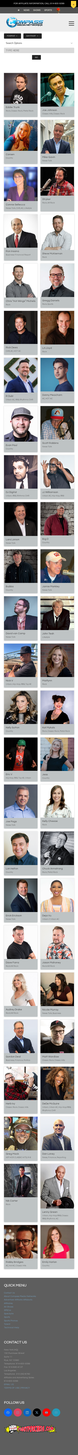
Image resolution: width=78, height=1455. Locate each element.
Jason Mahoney (51, 962)
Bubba (10, 586)
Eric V (9, 774)
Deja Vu (46, 915)
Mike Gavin (48, 157)
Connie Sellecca (15, 204)
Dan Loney (48, 1154)
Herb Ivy (10, 1103)
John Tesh (48, 633)
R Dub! (9, 396)
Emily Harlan (49, 1262)
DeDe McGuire (50, 1103)
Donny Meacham (52, 395)
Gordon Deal (13, 1056)
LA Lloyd (47, 348)
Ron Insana (12, 251)
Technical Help (11, 1327)
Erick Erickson (14, 915)
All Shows (8, 1307)
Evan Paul (11, 445)
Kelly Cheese (50, 821)
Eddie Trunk (13, 107)
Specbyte (9, 1313)
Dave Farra (12, 962)
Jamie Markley (50, 586)
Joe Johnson (49, 110)
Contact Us (9, 1293)
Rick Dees (12, 347)
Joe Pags (11, 821)
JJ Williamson (50, 492)
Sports (7, 1317)
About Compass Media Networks (20, 1296)
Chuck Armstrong (52, 868)
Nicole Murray (50, 1009)
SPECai (7, 1310)
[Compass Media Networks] (34, 22)
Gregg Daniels (50, 300)
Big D (45, 539)
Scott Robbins (50, 443)
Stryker (46, 199)
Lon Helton (12, 868)
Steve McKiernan (52, 253)
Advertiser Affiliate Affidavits (18, 1300)
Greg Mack (12, 1154)
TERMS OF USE (11, 1388)
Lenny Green (50, 1212)
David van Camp (15, 633)
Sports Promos (11, 1321)
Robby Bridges (14, 1262)
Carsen (10, 154)
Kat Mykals (48, 727)
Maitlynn (47, 680)
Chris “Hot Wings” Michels (20, 301)
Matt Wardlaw (50, 1056)
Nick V (9, 680)
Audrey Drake (14, 1009)
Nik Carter (12, 1201)
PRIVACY (25, 1388)
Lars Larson (12, 539)
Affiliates (8, 1303)
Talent (7, 1324)
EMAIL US (9, 1384)
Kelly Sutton (12, 727)
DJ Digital (11, 492)
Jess (45, 774)
